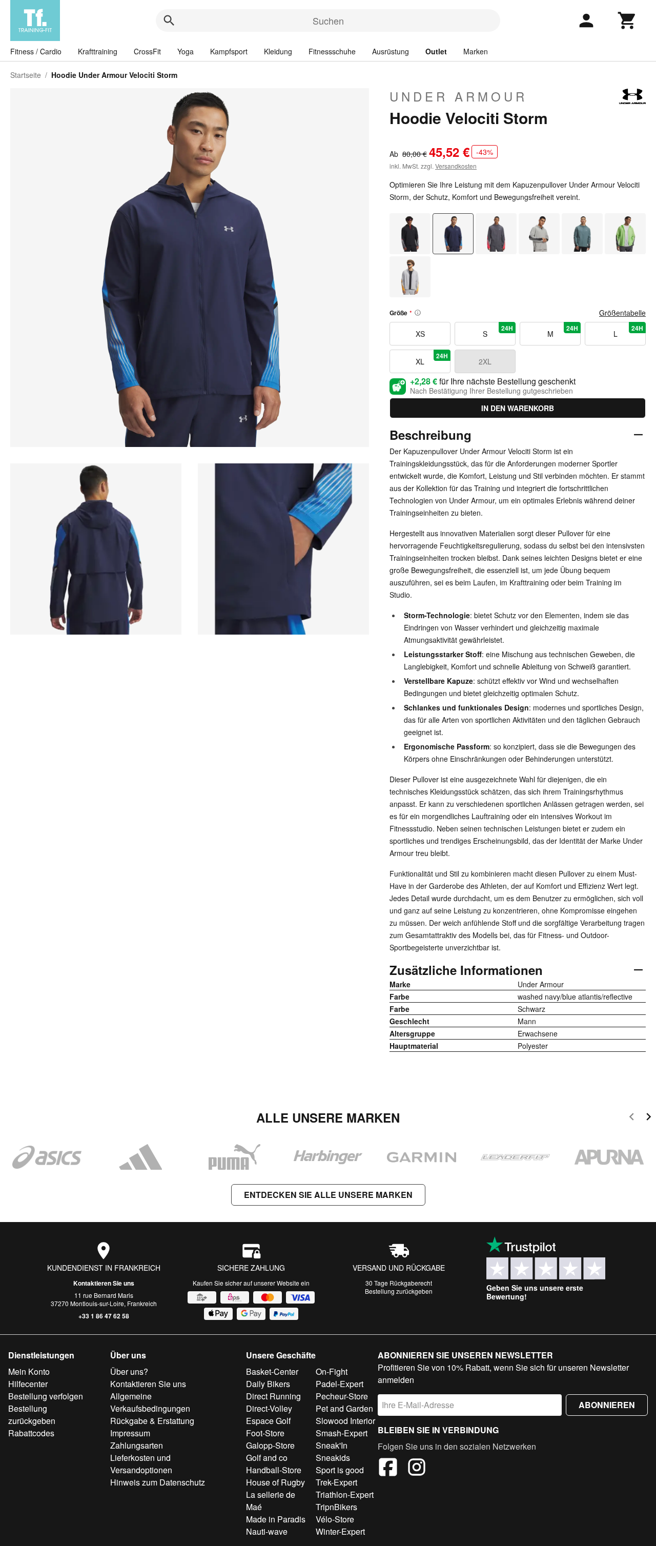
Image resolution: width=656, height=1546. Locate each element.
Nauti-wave (267, 1531)
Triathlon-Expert (345, 1494)
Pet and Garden (344, 1408)
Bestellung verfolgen (45, 1396)
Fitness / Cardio (35, 51)
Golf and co (267, 1457)
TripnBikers (336, 1507)
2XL (485, 361)
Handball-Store (273, 1470)
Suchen (328, 20)
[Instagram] (416, 1468)
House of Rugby (275, 1482)
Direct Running (273, 1396)
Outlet (436, 51)
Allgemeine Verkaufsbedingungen (150, 1402)
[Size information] (417, 312)
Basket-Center (272, 1371)
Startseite (25, 75)
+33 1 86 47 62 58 (103, 1315)
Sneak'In (331, 1445)
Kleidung (278, 51)
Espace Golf (268, 1421)
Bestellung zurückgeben (399, 1291)
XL (432, 359)
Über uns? (129, 1371)
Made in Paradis (275, 1519)
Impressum (130, 1433)
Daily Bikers (268, 1384)
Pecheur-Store (342, 1396)
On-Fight (331, 1371)
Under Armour (458, 96)
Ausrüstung (390, 51)
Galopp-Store (270, 1445)
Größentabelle (622, 313)
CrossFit (147, 51)
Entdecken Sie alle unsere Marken (328, 1195)
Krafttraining (97, 51)
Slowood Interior (345, 1421)
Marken (475, 51)
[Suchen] (169, 20)
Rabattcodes (31, 1433)
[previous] (631, 1118)
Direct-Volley (269, 1408)
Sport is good (340, 1470)
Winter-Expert (340, 1531)
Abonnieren (607, 1405)
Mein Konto (29, 1371)
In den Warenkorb (517, 408)
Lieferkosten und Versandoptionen (141, 1464)
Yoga (185, 51)
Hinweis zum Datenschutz (157, 1482)
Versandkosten (456, 165)
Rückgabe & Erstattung (152, 1421)
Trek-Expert (336, 1482)
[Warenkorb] (627, 20)
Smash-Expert (341, 1433)
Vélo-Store (335, 1519)
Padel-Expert (339, 1384)
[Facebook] (388, 1468)
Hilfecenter (28, 1384)
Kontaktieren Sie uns (103, 1283)
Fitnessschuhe (332, 51)
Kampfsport (229, 51)
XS (420, 334)
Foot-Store (265, 1433)
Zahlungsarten (136, 1445)
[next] (648, 1118)
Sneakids (333, 1457)
